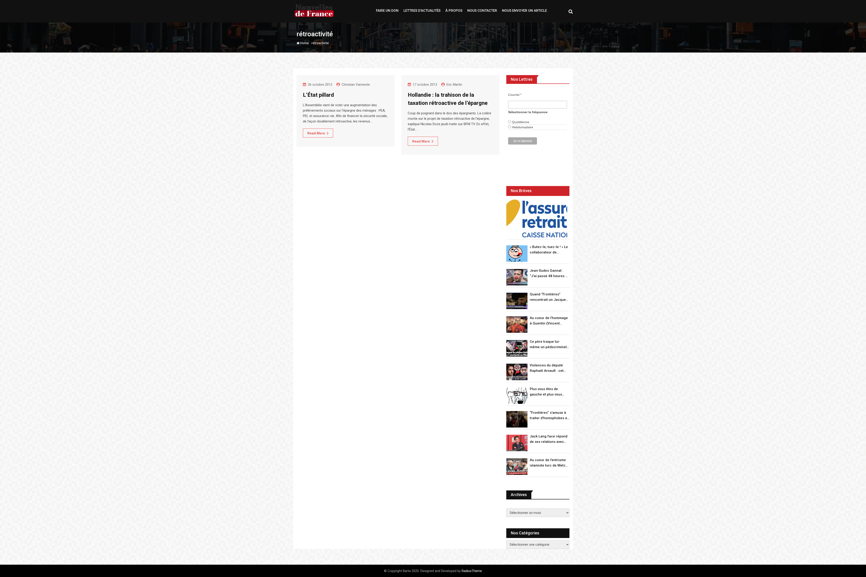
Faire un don (387, 11)
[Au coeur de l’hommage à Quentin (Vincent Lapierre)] (516, 324)
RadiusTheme (472, 571)
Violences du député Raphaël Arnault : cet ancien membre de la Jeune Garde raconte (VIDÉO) (547, 368)
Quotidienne (520, 122)
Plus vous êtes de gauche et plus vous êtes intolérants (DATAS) (549, 392)
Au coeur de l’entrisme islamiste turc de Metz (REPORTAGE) (548, 463)
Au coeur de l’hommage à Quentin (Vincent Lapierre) (549, 321)
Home (304, 43)
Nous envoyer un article (524, 11)
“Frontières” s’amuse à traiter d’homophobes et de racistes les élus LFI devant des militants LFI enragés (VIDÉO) (549, 416)
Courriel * (514, 95)
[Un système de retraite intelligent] (536, 219)
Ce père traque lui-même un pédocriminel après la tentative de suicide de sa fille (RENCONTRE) (548, 345)
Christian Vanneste (356, 85)
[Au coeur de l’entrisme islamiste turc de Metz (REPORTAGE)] (516, 466)
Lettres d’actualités (421, 11)
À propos (453, 11)
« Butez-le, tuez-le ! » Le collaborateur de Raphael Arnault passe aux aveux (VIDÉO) (549, 250)
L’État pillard (318, 95)
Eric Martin (454, 85)
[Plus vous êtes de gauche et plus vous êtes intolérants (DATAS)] (516, 395)
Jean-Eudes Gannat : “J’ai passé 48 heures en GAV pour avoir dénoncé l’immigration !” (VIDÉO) (549, 274)
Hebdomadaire (522, 127)
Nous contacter (482, 11)
